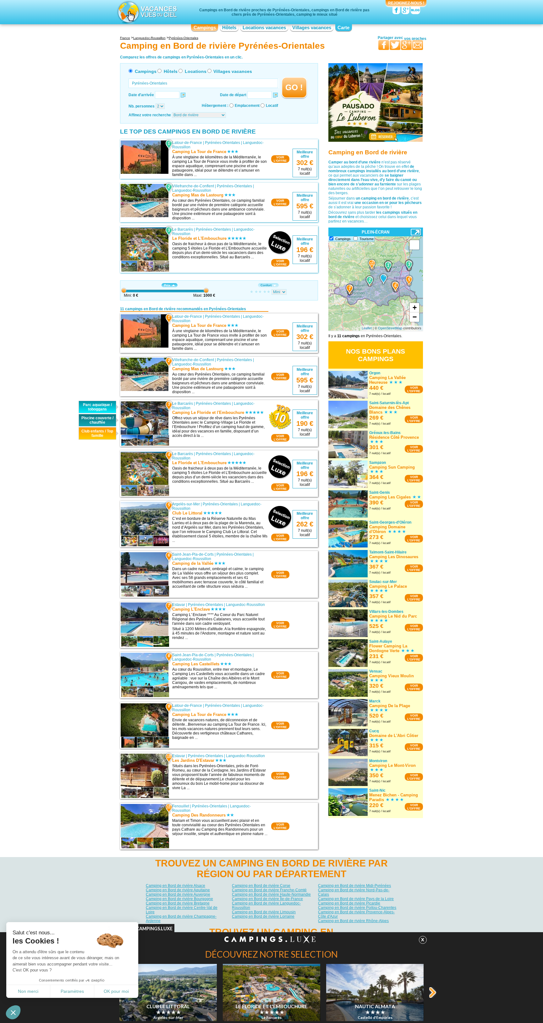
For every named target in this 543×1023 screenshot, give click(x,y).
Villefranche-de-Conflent (193, 186)
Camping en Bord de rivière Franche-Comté (269, 890)
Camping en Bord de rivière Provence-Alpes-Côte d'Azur (356, 914)
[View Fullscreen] (414, 245)
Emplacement (247, 105)
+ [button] (415, 307)
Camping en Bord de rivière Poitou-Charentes (357, 907)
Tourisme (366, 239)
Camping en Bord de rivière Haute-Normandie (271, 894)
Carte (343, 27)
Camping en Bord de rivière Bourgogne (179, 899)
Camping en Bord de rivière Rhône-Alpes (353, 921)
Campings (205, 27)
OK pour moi (116, 991)
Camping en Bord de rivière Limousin (264, 912)
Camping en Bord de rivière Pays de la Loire (356, 899)
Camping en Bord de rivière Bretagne (178, 903)
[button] (13, 1012)
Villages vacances (311, 27)
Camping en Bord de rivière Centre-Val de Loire (181, 909)
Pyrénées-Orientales (222, 142)
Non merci (28, 991)
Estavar (178, 604)
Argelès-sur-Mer (186, 504)
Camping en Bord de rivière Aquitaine (178, 890)
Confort (266, 285)
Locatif (272, 105)
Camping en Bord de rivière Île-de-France (267, 899)
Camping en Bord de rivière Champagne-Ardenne (181, 918)
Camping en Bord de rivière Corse (261, 885)
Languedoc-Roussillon (191, 190)
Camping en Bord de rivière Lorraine (263, 916)
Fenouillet (180, 806)
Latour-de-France (187, 142)
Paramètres (72, 991)
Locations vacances (264, 27)
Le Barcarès (182, 229)
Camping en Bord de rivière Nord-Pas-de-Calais (353, 892)
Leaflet (367, 328)
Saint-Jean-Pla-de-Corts (193, 554)
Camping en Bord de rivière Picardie (349, 903)
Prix (167, 285)
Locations (195, 71)
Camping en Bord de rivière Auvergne (178, 894)
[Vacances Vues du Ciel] (146, 12)
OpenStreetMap (390, 328)
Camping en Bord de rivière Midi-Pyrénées (354, 885)
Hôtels (229, 27)
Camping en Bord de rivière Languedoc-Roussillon (266, 905)
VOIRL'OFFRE (280, 159)
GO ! (294, 87)
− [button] (415, 317)
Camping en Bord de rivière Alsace (175, 885)
